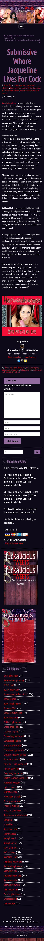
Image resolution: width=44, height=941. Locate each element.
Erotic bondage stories (14, 749)
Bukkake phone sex (12, 722)
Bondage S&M (10, 708)
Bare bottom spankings (14, 680)
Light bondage (10, 787)
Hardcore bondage (12, 782)
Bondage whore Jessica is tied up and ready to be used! (22, 40)
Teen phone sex (11, 889)
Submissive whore (9, 103)
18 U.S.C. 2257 (16, 928)
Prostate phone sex (12, 810)
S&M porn (8, 819)
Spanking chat (10, 856)
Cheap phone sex (11, 726)
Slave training (10, 847)
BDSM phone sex (19, 85)
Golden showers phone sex (16, 777)
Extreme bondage (12, 759)
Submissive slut (25, 90)
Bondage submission (13, 712)
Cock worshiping (27, 88)
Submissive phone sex (10, 369)
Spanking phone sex (13, 861)
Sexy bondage (10, 833)
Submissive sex (14, 90)
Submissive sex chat (13, 875)
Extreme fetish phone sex (15, 763)
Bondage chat (10, 698)
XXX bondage (9, 903)
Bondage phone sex (12, 703)
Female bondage (11, 768)
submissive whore (13, 371)
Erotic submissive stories (15, 754)
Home (10, 928)
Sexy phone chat (11, 838)
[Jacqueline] (22, 346)
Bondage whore (15, 88)
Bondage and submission (15, 694)
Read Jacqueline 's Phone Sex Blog (22, 357)
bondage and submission (15, 367)
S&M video (8, 824)
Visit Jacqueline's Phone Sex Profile (22, 353)
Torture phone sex (12, 894)
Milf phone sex (10, 791)
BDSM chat (9, 684)
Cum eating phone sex (14, 736)
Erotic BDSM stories (13, 745)
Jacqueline (7, 85)
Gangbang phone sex (13, 773)
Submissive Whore (12, 884)
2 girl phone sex (11, 675)
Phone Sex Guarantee (26, 928)
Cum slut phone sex (12, 740)
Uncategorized (10, 898)
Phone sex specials (12, 796)
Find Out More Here (14, 543)
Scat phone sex (10, 828)
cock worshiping (32, 367)
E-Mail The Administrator (10, 933)
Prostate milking (11, 805)
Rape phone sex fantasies (15, 815)
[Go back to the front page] (22, 15)
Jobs (34, 928)
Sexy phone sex (10, 842)
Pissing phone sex (12, 801)
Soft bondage (10, 852)
